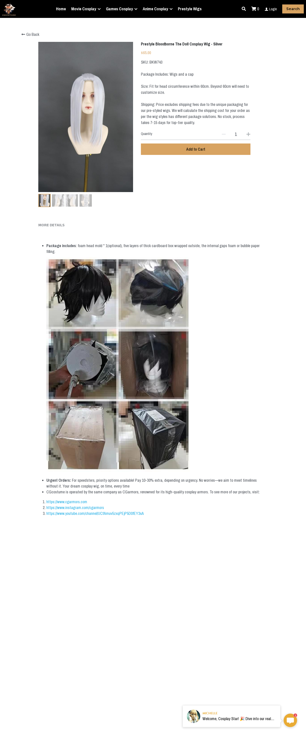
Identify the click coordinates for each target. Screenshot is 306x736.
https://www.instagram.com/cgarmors (75, 507)
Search (293, 9)
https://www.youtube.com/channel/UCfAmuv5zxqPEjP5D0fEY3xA (95, 513)
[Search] (244, 9)
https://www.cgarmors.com (66, 502)
